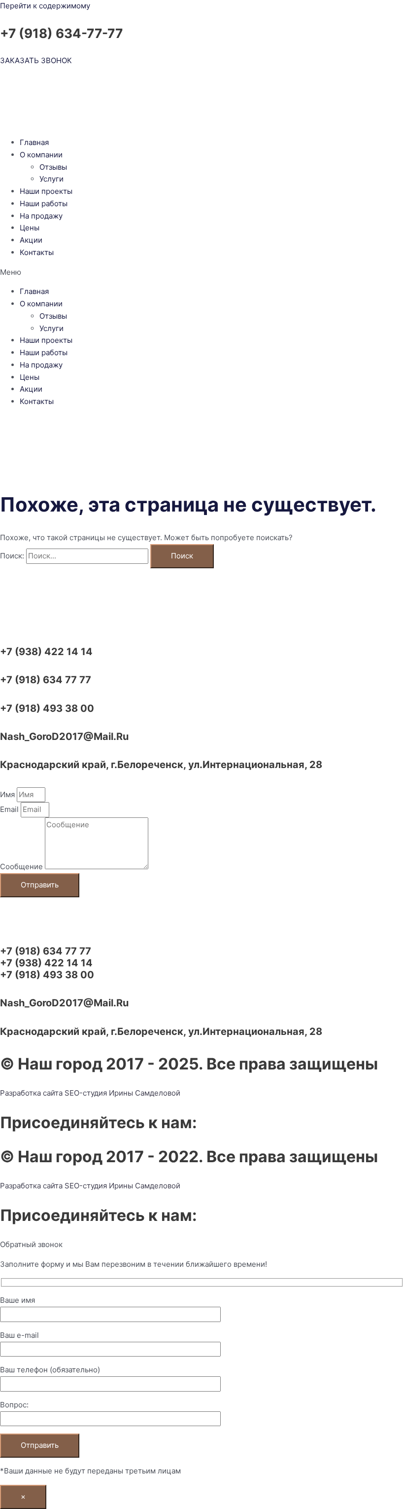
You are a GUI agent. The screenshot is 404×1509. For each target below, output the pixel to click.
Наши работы (43, 203)
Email (10, 809)
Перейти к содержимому (45, 5)
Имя (8, 794)
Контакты (37, 252)
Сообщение (22, 866)
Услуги (51, 179)
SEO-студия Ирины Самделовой (122, 1093)
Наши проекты (46, 191)
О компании (41, 154)
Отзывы (53, 167)
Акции (31, 240)
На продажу (41, 216)
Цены (29, 227)
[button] (202, 272)
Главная (34, 142)
